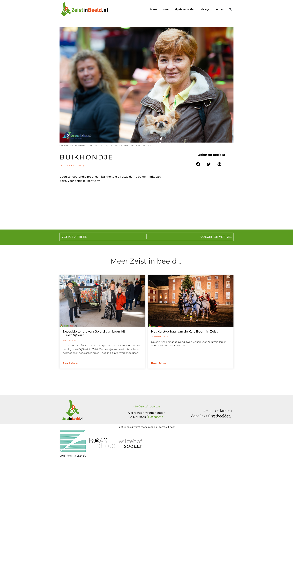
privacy (204, 9)
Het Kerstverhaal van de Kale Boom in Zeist (184, 331)
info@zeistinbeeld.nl (147, 406)
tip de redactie (184, 9)
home (153, 9)
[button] (230, 9)
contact (219, 9)
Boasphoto (155, 417)
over (166, 9)
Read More (70, 363)
